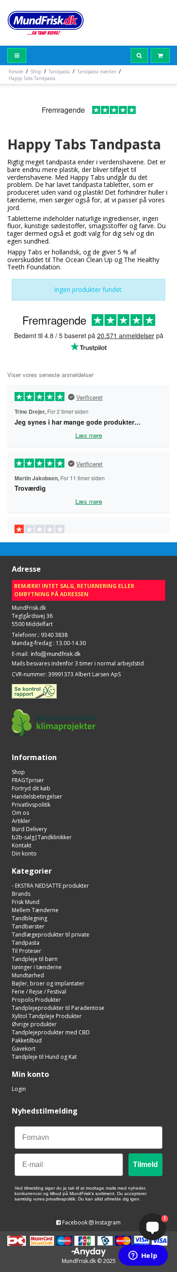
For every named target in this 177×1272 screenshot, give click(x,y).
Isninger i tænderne (37, 967)
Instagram (107, 1222)
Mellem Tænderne (35, 910)
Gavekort (23, 1048)
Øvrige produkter (34, 1024)
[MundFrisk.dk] (45, 23)
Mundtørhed (28, 975)
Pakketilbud (27, 1040)
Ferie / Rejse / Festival (39, 991)
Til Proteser (26, 951)
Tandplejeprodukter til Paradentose (58, 1008)
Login (19, 1089)
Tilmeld (145, 1164)
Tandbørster (28, 926)
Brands (21, 894)
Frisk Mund (25, 902)
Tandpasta (25, 943)
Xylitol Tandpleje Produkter (47, 1016)
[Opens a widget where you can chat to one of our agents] (143, 1256)
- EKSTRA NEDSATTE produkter (50, 885)
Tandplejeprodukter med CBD (51, 1032)
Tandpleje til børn (35, 959)
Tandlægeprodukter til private (50, 934)
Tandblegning (29, 918)
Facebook (74, 1222)
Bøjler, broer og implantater (48, 983)
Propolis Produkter (36, 1000)
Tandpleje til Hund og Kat (44, 1057)
